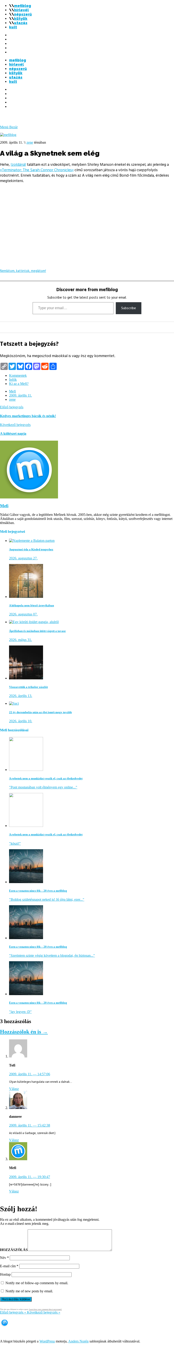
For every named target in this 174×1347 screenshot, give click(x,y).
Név (4, 1258)
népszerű (23, 14)
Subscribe (128, 308)
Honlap (5, 1274)
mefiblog (22, 6)
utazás (20, 23)
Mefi (12, 391)
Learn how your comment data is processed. (45, 1309)
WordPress (47, 1341)
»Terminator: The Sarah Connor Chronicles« (37, 170)
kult (13, 27)
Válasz (14, 1089)
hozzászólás (14, 1250)
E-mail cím (9, 1266)
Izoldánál (18, 164)
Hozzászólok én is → (24, 1032)
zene (30, 142)
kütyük (20, 18)
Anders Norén (78, 1341)
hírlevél (21, 10)
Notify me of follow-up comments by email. (36, 1283)
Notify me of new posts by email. (29, 1291)
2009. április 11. (20, 395)
